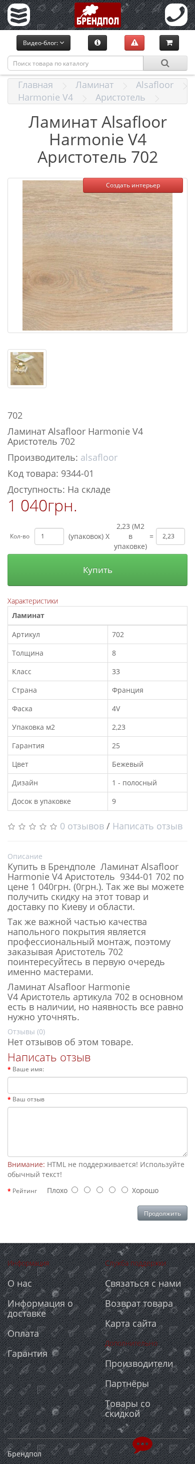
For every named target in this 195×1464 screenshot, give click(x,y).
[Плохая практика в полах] (134, 42)
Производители (139, 1363)
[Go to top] (142, 1444)
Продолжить (162, 1213)
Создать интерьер (133, 185)
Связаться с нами (143, 1283)
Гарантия (28, 1353)
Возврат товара (139, 1303)
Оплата (23, 1333)
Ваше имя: (28, 1069)
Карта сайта (130, 1323)
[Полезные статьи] (97, 42)
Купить (97, 569)
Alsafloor (155, 85)
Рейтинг (24, 1191)
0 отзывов (82, 826)
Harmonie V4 (45, 97)
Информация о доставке (40, 1308)
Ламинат (95, 85)
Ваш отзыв (28, 1099)
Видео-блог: (41, 43)
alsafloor (99, 457)
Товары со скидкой (127, 1408)
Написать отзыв (147, 826)
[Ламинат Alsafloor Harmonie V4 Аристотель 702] (98, 255)
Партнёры (127, 1383)
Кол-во (20, 536)
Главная (35, 85)
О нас (20, 1283)
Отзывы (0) (26, 1031)
